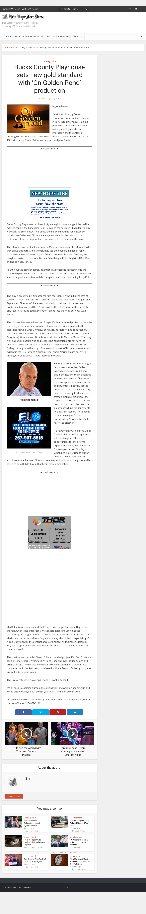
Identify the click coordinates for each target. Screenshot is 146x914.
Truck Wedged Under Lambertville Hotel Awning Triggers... (34, 842)
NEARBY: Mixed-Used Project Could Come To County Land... (79, 861)
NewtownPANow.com (11, 9)
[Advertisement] (49, 170)
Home (7, 47)
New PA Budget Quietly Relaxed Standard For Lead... (79, 823)
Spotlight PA (80, 831)
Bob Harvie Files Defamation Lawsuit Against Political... (32, 823)
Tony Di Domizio (81, 869)
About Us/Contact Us (57, 36)
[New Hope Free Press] (23, 16)
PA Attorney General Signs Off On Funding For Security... (81, 842)
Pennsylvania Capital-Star (66, 853)
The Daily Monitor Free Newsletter (23, 36)
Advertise (77, 36)
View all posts (14, 796)
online (78, 699)
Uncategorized (49, 61)
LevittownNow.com (30, 9)
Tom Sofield (33, 831)
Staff (58, 98)
